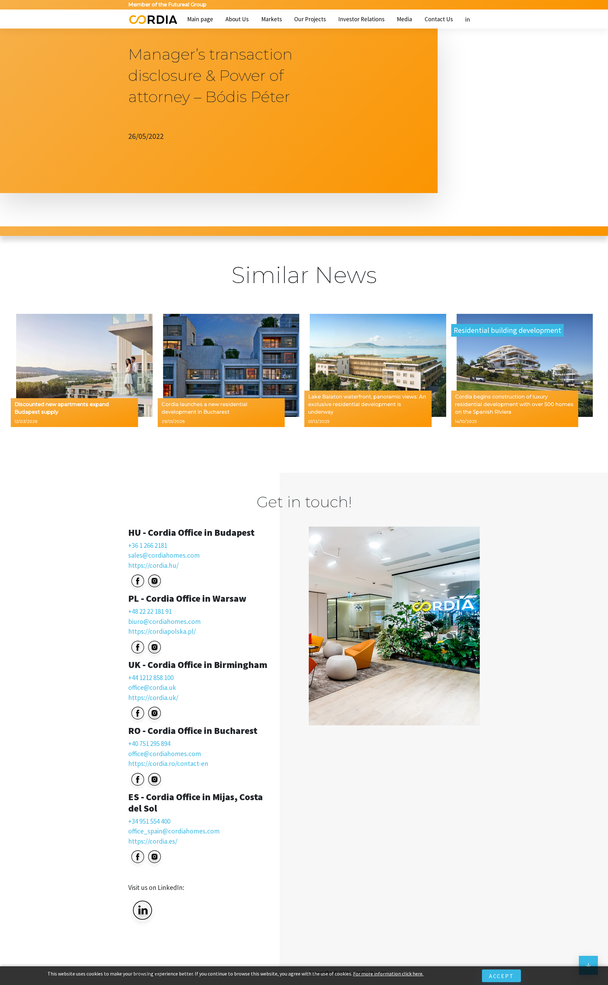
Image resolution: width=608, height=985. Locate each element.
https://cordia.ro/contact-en (168, 763)
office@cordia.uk (152, 687)
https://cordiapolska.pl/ (162, 631)
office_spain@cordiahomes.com (174, 831)
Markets (271, 19)
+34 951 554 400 (149, 821)
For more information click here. (388, 973)
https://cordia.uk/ (153, 697)
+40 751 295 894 (149, 743)
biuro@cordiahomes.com (164, 621)
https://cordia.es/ (152, 841)
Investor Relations (361, 19)
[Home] (152, 19)
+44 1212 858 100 (151, 677)
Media (404, 19)
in (467, 19)
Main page (200, 19)
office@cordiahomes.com (164, 753)
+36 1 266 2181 (147, 545)
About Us (237, 19)
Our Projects (310, 19)
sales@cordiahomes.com (164, 555)
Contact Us (439, 19)
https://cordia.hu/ (153, 565)
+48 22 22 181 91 (150, 611)
